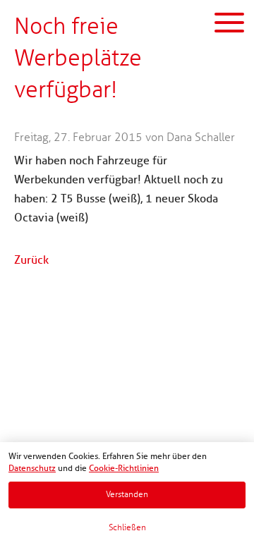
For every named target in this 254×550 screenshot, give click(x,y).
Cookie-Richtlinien (124, 468)
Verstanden (127, 494)
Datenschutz (32, 468)
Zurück (31, 260)
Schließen (127, 527)
